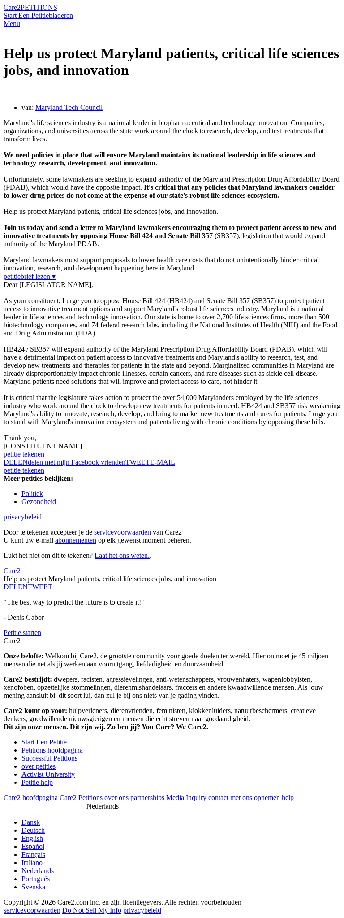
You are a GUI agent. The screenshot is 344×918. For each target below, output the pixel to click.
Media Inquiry (186, 797)
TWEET (137, 462)
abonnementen (75, 540)
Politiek (32, 493)
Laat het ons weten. (122, 555)
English (32, 838)
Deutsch (33, 830)
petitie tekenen (24, 454)
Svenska (33, 887)
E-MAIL (162, 462)
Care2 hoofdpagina (31, 797)
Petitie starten (22, 632)
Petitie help (37, 782)
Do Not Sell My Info (91, 910)
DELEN (16, 587)
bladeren (61, 15)
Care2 (12, 7)
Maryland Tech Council (69, 107)
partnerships (147, 797)
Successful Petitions (49, 758)
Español (33, 846)
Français (33, 854)
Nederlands (102, 806)
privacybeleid (23, 517)
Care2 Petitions (81, 797)
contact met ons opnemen (244, 797)
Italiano (32, 862)
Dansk (31, 822)
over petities (39, 766)
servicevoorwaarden (122, 532)
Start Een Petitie (26, 15)
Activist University (48, 774)
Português (36, 879)
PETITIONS (39, 7)
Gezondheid (39, 501)
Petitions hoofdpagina (52, 750)
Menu (12, 23)
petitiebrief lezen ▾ (30, 276)
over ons (116, 797)
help (288, 797)
